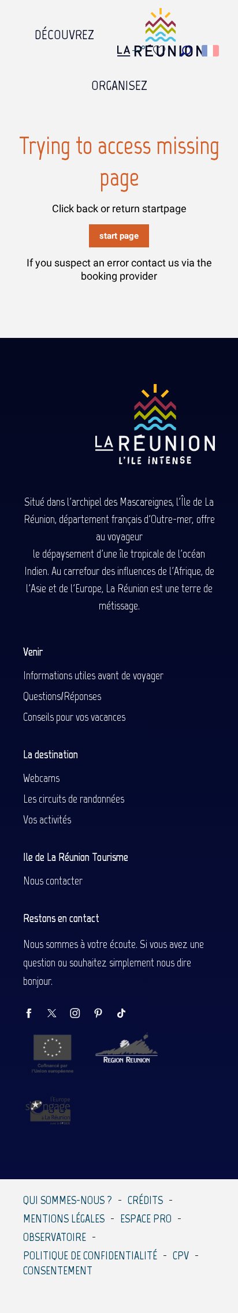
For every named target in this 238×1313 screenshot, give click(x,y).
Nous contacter (53, 880)
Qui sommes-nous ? (67, 1200)
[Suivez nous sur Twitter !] (57, 1014)
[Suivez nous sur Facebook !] (34, 1014)
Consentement (57, 1270)
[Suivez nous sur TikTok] (127, 1014)
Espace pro (146, 1218)
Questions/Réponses (62, 696)
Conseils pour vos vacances (74, 717)
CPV (181, 1255)
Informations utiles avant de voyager (93, 675)
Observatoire (54, 1237)
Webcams (41, 778)
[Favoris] (160, 51)
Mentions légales (64, 1218)
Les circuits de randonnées (73, 798)
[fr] (211, 50)
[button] (186, 51)
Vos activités (47, 819)
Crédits (145, 1200)
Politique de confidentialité (90, 1255)
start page (119, 236)
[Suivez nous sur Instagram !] (80, 1014)
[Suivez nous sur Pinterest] (104, 1014)
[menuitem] (64, 32)
